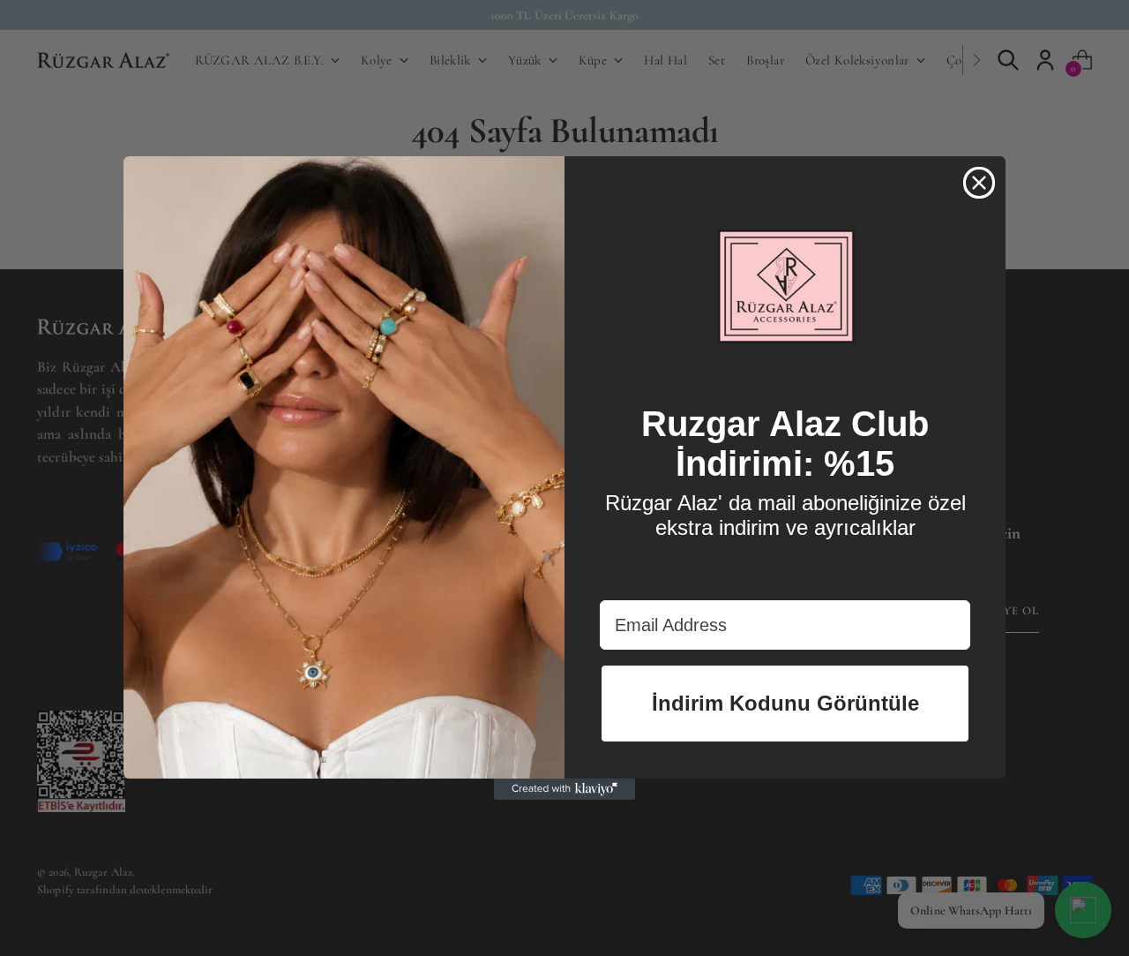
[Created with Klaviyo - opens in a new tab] (564, 789)
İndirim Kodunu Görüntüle (785, 703)
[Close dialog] (979, 183)
